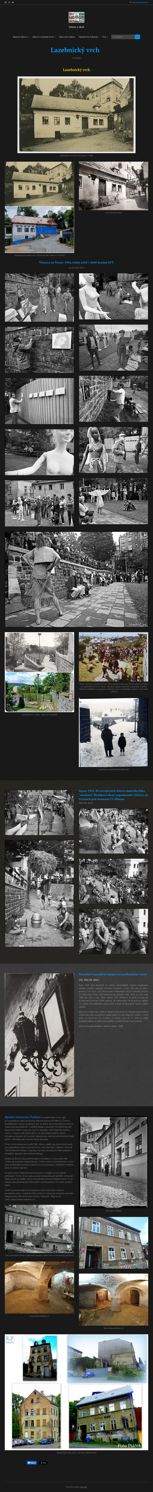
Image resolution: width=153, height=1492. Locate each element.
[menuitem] (21, 37)
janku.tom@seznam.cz (140, 2)
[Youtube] (12, 2)
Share (33, 1463)
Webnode (83, 1487)
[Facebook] (5, 2)
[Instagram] (9, 2)
